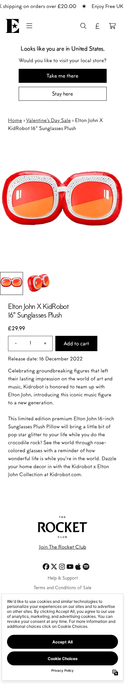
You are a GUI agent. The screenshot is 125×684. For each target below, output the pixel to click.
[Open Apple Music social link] (78, 566)
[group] (11, 283)
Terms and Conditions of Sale (62, 588)
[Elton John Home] (12, 26)
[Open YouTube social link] (70, 566)
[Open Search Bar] (83, 26)
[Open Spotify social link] (86, 566)
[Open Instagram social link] (62, 566)
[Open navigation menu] (29, 26)
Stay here (62, 93)
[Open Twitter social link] (54, 566)
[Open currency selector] (97, 26)
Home (15, 120)
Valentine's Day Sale (48, 120)
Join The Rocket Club (62, 547)
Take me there (62, 75)
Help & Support (63, 578)
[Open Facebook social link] (46, 566)
